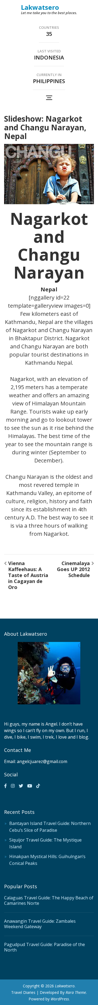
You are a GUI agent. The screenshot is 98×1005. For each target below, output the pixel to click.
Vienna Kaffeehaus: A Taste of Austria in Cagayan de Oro (28, 575)
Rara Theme (76, 992)
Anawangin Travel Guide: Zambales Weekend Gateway (40, 924)
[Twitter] (21, 786)
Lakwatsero (40, 7)
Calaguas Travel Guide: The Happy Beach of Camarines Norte (48, 900)
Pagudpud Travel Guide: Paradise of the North (44, 947)
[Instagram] (13, 786)
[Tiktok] (38, 786)
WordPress (60, 998)
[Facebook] (5, 786)
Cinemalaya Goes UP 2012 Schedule (73, 569)
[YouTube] (29, 786)
